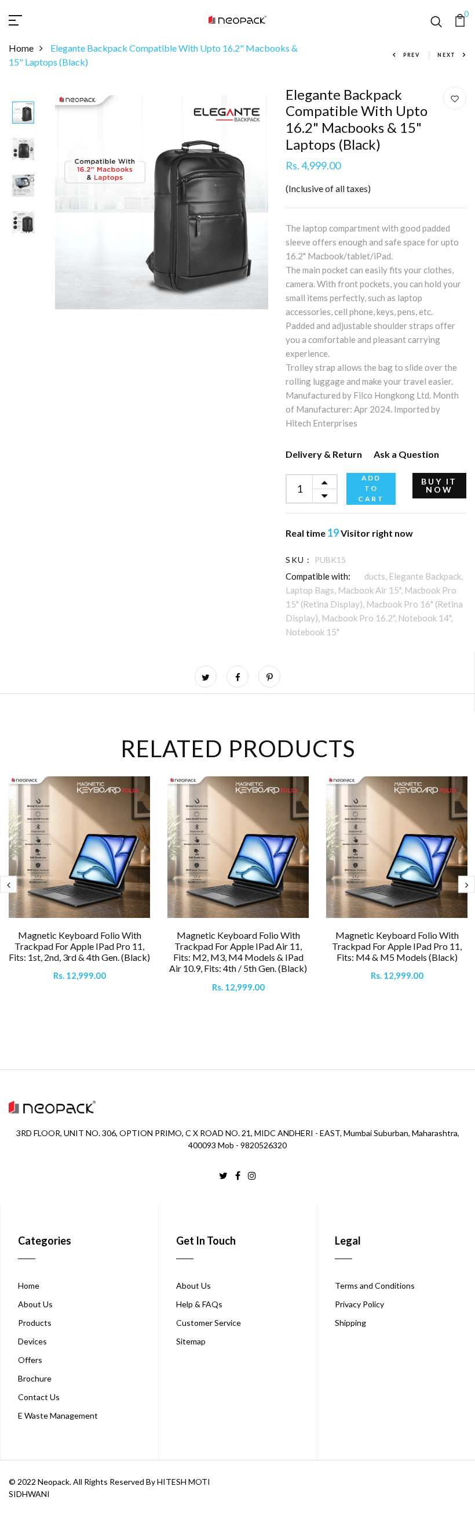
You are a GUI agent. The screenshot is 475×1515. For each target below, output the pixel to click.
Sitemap (191, 1341)
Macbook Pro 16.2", (359, 618)
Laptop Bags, (312, 590)
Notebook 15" (312, 632)
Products (35, 1323)
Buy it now (439, 485)
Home (21, 47)
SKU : (298, 560)
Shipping (350, 1323)
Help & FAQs (199, 1304)
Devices (32, 1341)
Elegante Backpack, (426, 576)
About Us (35, 1304)
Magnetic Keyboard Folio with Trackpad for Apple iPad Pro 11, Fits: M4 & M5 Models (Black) (397, 946)
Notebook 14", (425, 618)
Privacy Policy (359, 1304)
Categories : (309, 576)
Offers (30, 1360)
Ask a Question (406, 454)
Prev (411, 55)
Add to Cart (371, 488)
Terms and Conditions (375, 1285)
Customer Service (208, 1323)
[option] (23, 113)
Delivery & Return (324, 454)
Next (446, 55)
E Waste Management (58, 1415)
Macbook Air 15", (371, 590)
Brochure (35, 1378)
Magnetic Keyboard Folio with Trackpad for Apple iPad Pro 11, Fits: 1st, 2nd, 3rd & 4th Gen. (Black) (79, 946)
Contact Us (39, 1397)
